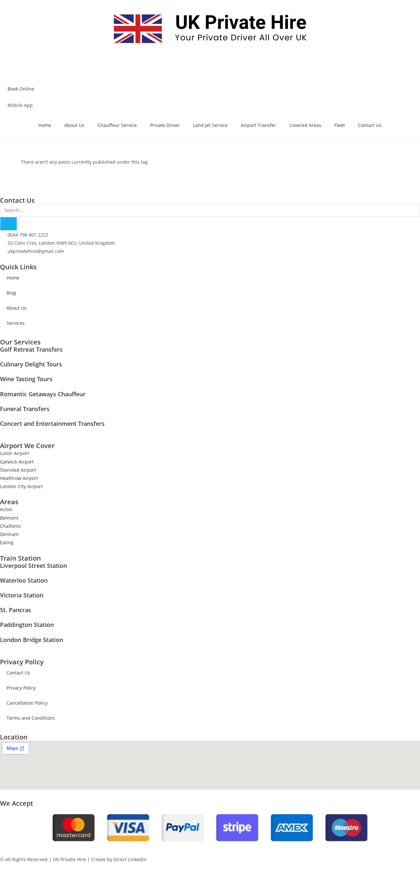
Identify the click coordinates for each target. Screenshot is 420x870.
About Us (74, 125)
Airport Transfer (258, 125)
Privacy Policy (21, 688)
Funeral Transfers (25, 409)
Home (44, 125)
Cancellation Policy (27, 703)
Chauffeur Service (117, 125)
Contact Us (370, 125)
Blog (11, 293)
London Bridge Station (31, 640)
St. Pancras (15, 610)
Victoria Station (21, 595)
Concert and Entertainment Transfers (52, 423)
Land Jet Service (210, 125)
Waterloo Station (24, 580)
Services (16, 323)
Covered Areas (305, 125)
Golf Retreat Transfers (31, 349)
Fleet (339, 125)
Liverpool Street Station (33, 566)
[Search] (8, 224)
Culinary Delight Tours (31, 364)
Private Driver (165, 125)
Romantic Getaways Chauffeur (43, 394)
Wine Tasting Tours (26, 379)
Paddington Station (27, 625)
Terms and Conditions (31, 718)
